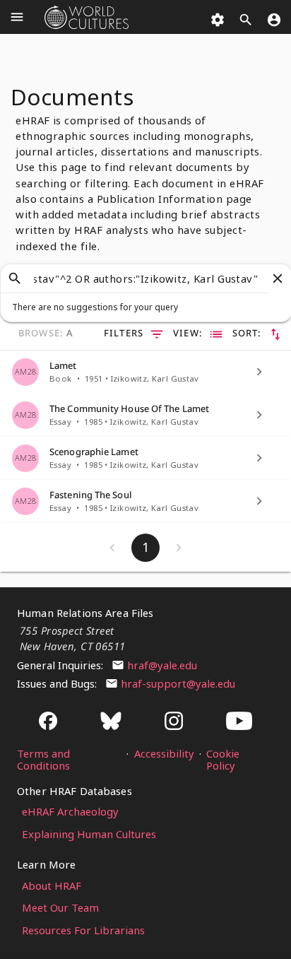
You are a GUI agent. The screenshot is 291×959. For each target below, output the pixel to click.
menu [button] (17, 17)
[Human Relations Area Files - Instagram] (174, 722)
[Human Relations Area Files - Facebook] (48, 722)
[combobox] (146, 278)
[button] (15, 278)
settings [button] (217, 20)
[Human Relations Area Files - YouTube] (239, 722)
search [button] (246, 20)
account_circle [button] (274, 20)
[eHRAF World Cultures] (86, 17)
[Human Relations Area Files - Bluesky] (110, 722)
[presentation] (135, 307)
